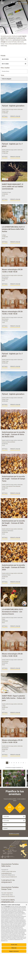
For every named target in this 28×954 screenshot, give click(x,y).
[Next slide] (25, 778)
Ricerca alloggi (14, 833)
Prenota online (15, 116)
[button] (26, 904)
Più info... (8, 783)
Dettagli (5, 116)
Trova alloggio (23, 2)
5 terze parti (7, 906)
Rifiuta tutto (14, 947)
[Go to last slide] (2, 778)
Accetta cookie (14, 944)
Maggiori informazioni (14, 951)
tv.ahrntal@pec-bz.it (6, 873)
